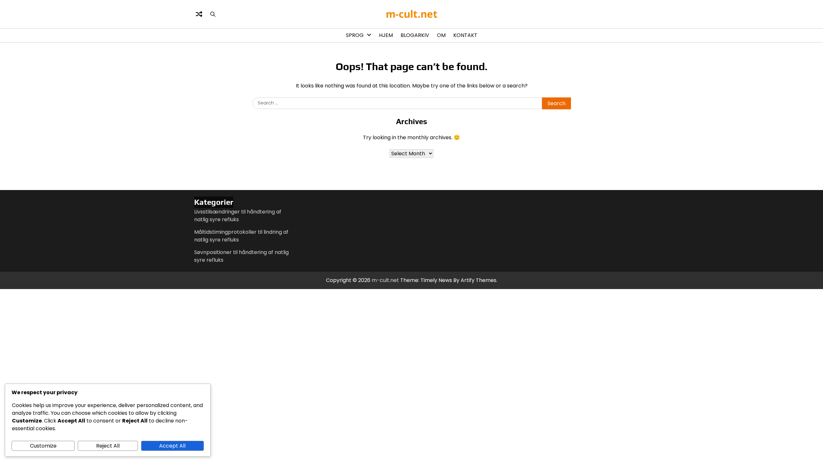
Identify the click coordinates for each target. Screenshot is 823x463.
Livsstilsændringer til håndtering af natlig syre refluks (237, 215)
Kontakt (465, 35)
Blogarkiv (415, 35)
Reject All (108, 445)
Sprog (355, 35)
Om (441, 35)
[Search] (213, 14)
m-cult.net (412, 14)
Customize (43, 445)
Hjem (386, 35)
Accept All (172, 445)
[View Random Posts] (199, 14)
